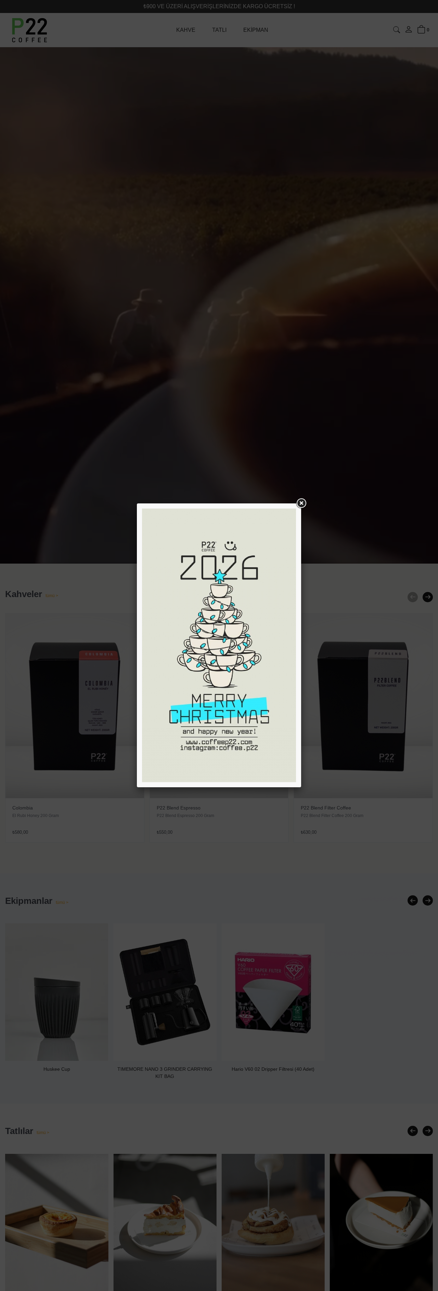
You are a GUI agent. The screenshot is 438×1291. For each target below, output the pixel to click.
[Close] (301, 503)
